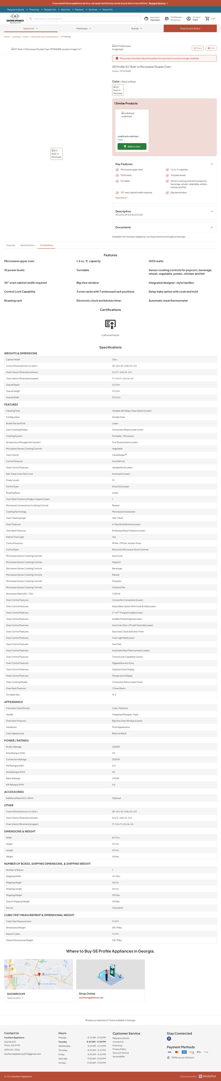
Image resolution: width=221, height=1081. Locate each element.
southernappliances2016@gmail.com (22, 1053)
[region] (164, 130)
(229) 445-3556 (12, 1049)
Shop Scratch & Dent (190, 28)
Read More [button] (120, 197)
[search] (83, 18)
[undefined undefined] (132, 122)
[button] (173, 18)
